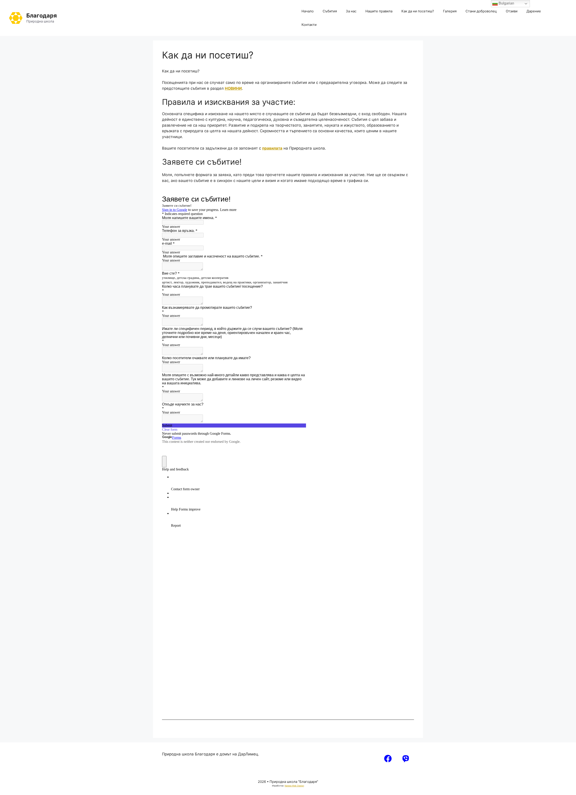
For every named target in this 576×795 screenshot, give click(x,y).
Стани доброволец (481, 11)
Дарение (533, 11)
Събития (330, 11)
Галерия (450, 11)
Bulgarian (506, 3)
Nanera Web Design (294, 785)
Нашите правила (378, 11)
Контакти (309, 24)
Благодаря (41, 15)
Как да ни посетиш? (417, 11)
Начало (308, 11)
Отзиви (512, 11)
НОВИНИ (233, 88)
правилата (272, 148)
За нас (351, 11)
